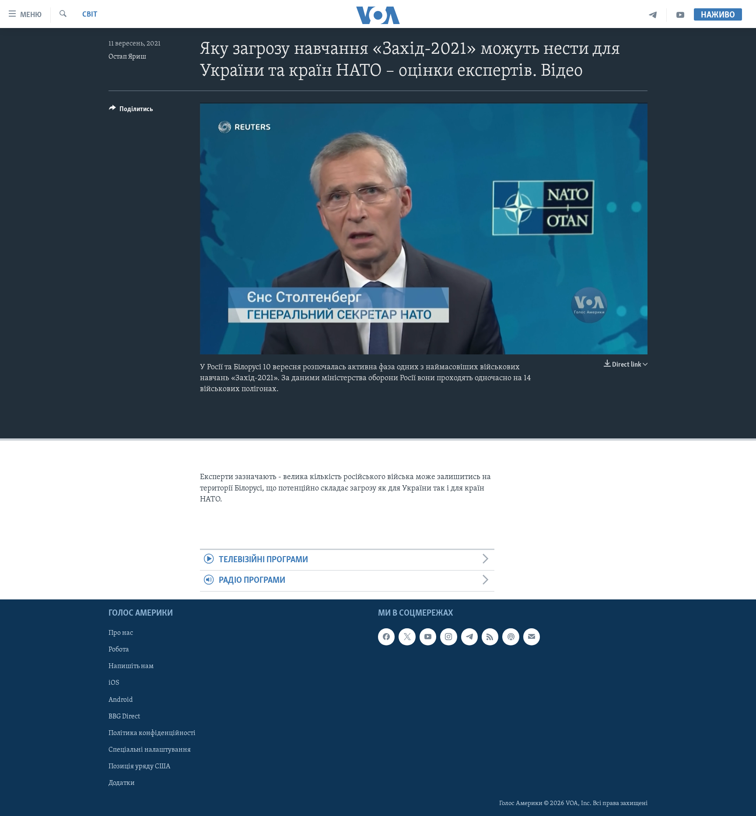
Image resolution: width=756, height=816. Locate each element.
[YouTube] (680, 15)
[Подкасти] (510, 636)
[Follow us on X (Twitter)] (407, 636)
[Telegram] (653, 15)
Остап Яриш (127, 56)
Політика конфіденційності (152, 732)
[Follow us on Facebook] (386, 636)
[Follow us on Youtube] (428, 636)
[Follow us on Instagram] (448, 636)
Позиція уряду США (139, 766)
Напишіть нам (131, 666)
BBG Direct (124, 716)
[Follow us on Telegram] (469, 636)
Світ (90, 15)
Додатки (121, 782)
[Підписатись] (531, 636)
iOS (113, 682)
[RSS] (490, 636)
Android (120, 699)
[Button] (131, 111)
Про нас (120, 633)
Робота (118, 649)
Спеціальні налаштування (149, 749)
